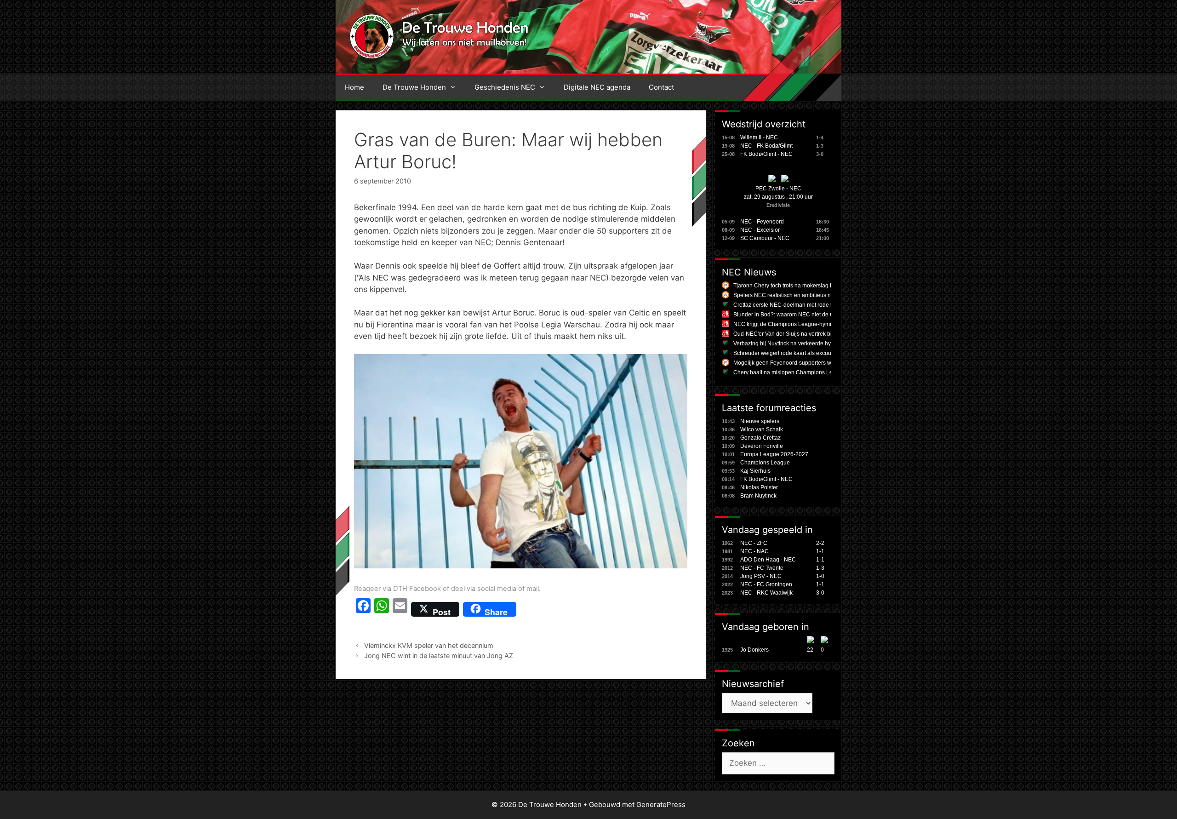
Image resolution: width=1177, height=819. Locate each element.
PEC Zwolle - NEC (778, 188)
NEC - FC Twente (761, 568)
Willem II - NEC (759, 137)
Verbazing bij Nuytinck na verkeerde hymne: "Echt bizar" (803, 343)
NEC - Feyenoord (762, 221)
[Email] (400, 609)
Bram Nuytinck (758, 496)
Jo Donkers (754, 650)
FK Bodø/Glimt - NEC (766, 154)
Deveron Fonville (761, 446)
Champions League (765, 462)
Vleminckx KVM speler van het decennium (428, 645)
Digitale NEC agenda (597, 87)
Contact (661, 87)
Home (354, 87)
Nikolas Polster (759, 487)
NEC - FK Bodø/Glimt (766, 146)
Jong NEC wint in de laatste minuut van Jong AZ (438, 655)
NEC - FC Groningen (766, 584)
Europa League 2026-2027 (774, 454)
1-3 (820, 568)
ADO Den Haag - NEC (768, 559)
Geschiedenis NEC (504, 87)
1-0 (820, 576)
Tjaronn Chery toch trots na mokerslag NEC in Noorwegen (806, 285)
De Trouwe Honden (414, 87)
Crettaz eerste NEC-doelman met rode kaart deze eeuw (802, 305)
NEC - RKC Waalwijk (766, 593)
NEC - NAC (754, 551)
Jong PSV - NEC (761, 576)
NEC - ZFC (753, 543)
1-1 (820, 551)
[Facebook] (363, 609)
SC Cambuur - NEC (764, 238)
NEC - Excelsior (760, 230)
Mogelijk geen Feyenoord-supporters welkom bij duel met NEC (811, 363)
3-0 (820, 593)
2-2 (820, 543)
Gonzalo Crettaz (760, 438)
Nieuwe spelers (759, 421)
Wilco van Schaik (761, 429)
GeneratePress (661, 804)
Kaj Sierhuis (755, 471)
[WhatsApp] (381, 609)
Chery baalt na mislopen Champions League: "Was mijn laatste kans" (819, 372)
